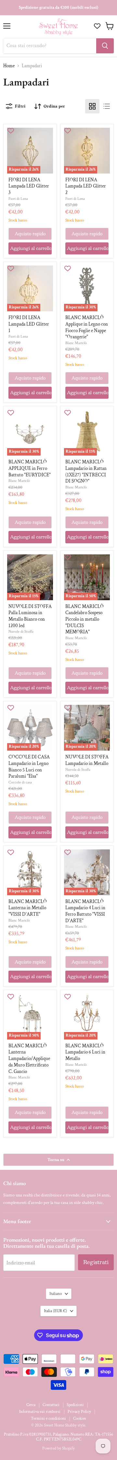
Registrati (96, 1262)
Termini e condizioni (48, 1418)
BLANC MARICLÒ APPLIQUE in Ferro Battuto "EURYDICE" (29, 468)
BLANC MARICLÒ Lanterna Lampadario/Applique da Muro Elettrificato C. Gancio (29, 1059)
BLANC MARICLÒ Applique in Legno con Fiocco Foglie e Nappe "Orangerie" (86, 327)
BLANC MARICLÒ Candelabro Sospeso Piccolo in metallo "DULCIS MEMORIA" (84, 619)
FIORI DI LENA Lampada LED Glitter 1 (28, 324)
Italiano (55, 1294)
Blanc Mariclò (76, 342)
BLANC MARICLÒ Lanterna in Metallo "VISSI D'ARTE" (27, 907)
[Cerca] (105, 45)
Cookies (79, 1418)
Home (9, 66)
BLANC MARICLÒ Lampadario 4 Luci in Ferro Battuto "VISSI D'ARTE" (85, 911)
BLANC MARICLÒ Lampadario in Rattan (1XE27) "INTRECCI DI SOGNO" (86, 471)
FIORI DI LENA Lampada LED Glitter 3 (28, 186)
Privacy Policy (79, 1412)
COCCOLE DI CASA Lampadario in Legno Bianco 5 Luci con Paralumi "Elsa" (29, 766)
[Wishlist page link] (98, 26)
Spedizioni (75, 1405)
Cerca (30, 1405)
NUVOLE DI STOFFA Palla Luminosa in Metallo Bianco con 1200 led (30, 616)
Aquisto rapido (30, 233)
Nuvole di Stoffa (20, 631)
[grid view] (92, 106)
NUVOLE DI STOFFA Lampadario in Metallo (87, 760)
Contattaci (51, 1405)
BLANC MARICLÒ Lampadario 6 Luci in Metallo (85, 1052)
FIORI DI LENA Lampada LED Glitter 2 (85, 186)
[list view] (106, 106)
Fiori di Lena (18, 198)
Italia (55, 1311)
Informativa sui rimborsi (39, 1412)
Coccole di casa (20, 782)
